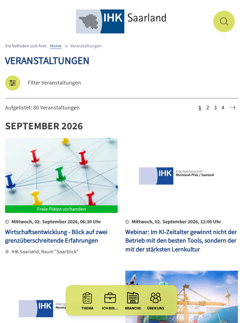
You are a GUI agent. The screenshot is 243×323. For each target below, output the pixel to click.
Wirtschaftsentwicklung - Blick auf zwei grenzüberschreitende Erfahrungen (56, 236)
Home (55, 46)
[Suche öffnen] (224, 21)
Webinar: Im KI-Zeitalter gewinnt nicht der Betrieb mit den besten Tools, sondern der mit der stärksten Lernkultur (181, 241)
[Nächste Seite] (233, 107)
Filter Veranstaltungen (54, 83)
